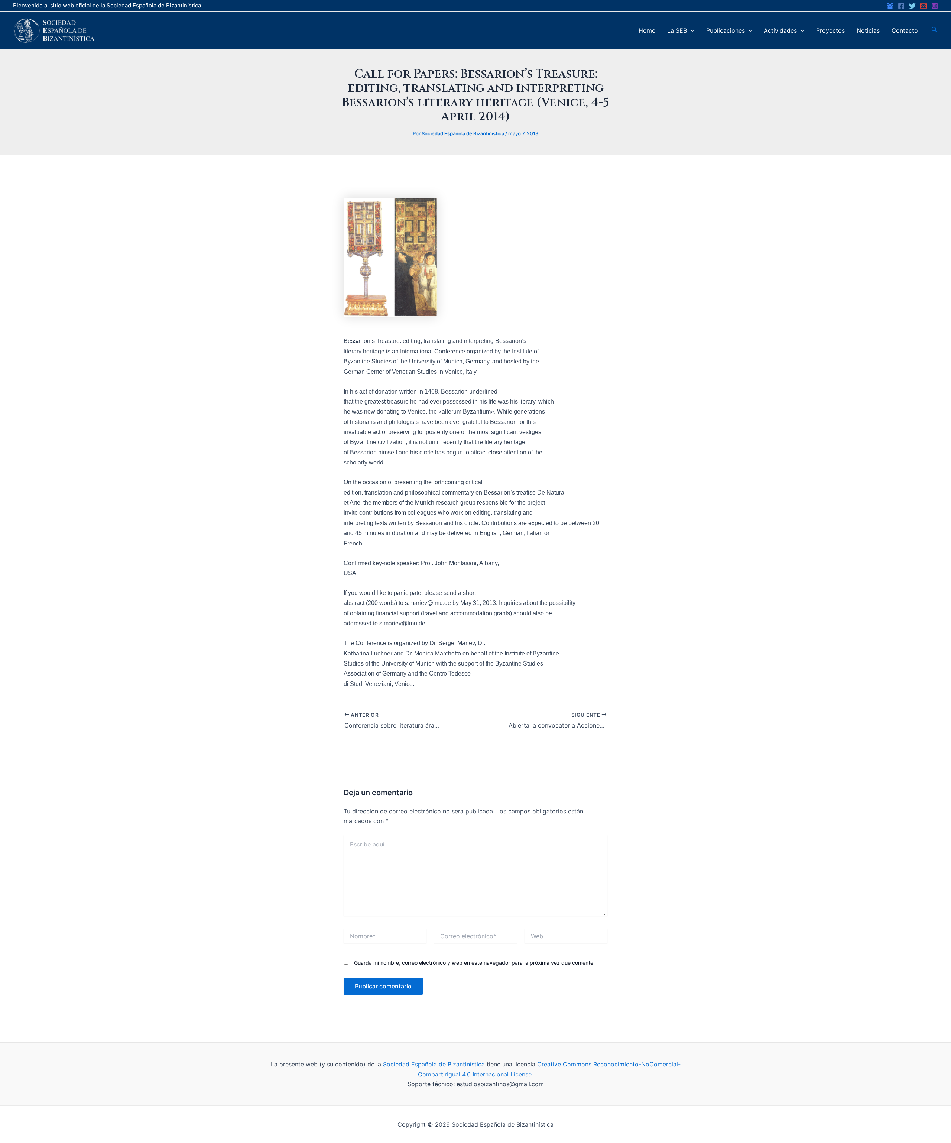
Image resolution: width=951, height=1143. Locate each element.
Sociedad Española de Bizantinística (434, 1064)
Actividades (780, 30)
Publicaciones (725, 30)
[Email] (923, 6)
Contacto (905, 30)
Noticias (868, 30)
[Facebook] (890, 6)
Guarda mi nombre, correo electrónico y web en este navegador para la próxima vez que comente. (474, 962)
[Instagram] (934, 6)
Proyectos (830, 30)
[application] (690, 30)
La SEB (677, 30)
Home (647, 30)
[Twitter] (912, 6)
